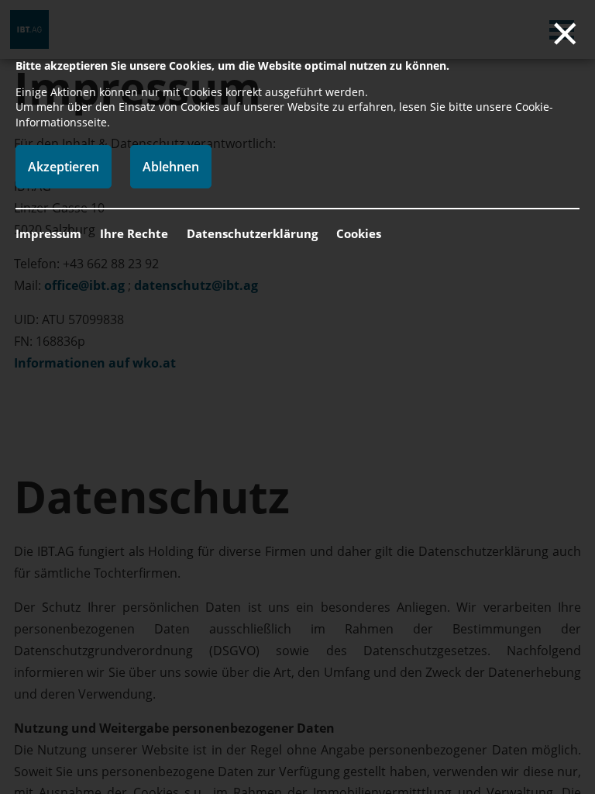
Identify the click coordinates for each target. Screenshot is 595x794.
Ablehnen (171, 166)
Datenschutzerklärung (252, 233)
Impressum (48, 233)
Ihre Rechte (134, 233)
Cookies (358, 233)
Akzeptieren (63, 166)
